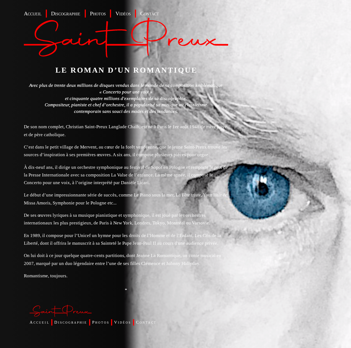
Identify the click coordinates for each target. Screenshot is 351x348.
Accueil (33, 13)
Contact (149, 13)
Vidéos (123, 13)
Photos (98, 13)
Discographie (65, 13)
